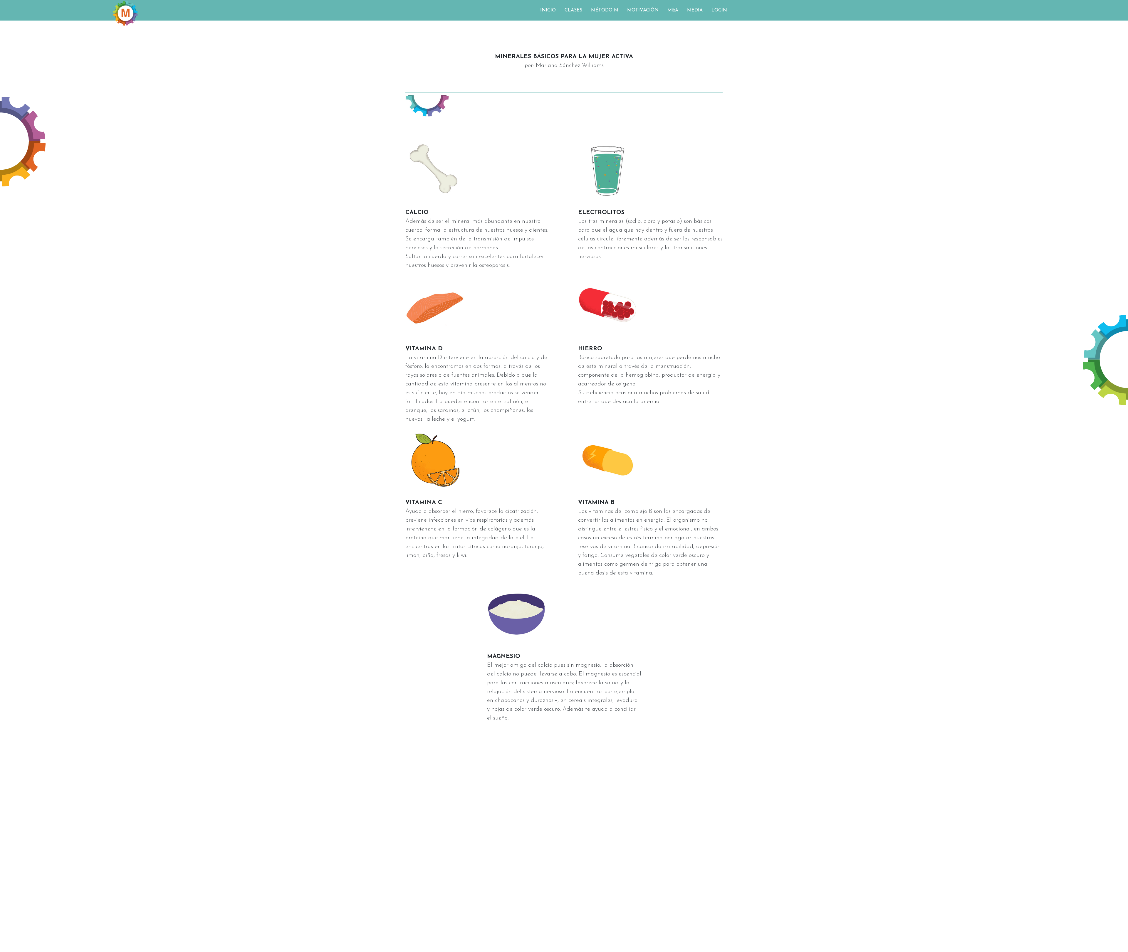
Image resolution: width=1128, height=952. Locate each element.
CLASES (573, 10)
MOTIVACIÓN (643, 10)
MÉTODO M (604, 10)
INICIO (548, 10)
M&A (672, 10)
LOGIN (719, 10)
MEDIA (695, 10)
